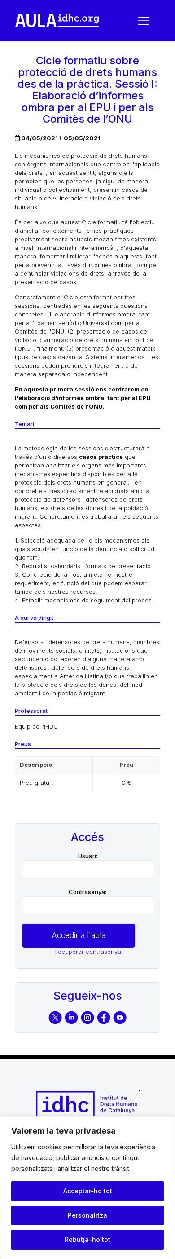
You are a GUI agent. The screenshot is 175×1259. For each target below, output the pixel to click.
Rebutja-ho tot (87, 1239)
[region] (87, 1187)
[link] (57, 20)
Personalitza (87, 1215)
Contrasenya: (87, 891)
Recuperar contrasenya (87, 951)
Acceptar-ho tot (87, 1191)
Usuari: (87, 855)
